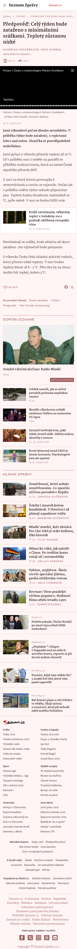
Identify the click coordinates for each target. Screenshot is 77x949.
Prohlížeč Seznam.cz (25, 915)
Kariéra (46, 899)
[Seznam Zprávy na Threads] (46, 937)
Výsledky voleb (11, 744)
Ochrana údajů (58, 903)
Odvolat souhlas (20, 924)
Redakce (27, 903)
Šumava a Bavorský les (15, 817)
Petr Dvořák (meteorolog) (35, 305)
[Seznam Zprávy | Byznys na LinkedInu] (55, 937)
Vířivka (46, 870)
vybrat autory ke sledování (16, 54)
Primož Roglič (48, 754)
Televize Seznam (52, 915)
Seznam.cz (55, 5)
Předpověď (9, 305)
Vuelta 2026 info (50, 735)
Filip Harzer (48, 539)
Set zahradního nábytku (51, 865)
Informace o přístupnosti (37, 907)
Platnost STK (48, 832)
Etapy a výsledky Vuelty (54, 739)
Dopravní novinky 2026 (53, 817)
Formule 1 (8, 790)
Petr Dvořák (51, 49)
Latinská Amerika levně (16, 827)
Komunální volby (12, 759)
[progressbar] (38, 105)
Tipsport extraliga (13, 781)
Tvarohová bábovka (51, 786)
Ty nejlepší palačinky (52, 771)
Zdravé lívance (49, 781)
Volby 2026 (9, 735)
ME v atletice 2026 (13, 786)
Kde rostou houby (28, 847)
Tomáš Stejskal (49, 604)
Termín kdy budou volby (16, 749)
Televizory (63, 883)
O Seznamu (32, 899)
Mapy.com (37, 842)
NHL (5, 795)
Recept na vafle (49, 790)
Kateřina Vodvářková (21, 49)
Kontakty (13, 903)
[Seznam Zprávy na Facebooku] (22, 937)
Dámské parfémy (15, 883)
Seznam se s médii (18, 920)
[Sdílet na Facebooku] (66, 287)
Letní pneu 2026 (50, 807)
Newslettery (61, 920)
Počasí (56, 300)
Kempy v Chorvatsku (14, 807)
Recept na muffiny (51, 776)
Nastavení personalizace (49, 924)
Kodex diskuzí (41, 920)
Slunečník (16, 865)
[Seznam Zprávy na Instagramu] (38, 937)
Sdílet (25, 60)
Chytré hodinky (27, 888)
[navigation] (4, 5)
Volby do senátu (12, 754)
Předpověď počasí (55, 842)
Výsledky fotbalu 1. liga (15, 776)
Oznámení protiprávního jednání (37, 911)
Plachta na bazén (43, 860)
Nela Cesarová (50, 582)
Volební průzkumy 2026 (16, 739)
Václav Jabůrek (51, 561)
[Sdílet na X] (72, 287)
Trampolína (61, 860)
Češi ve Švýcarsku (13, 822)
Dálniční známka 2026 (53, 812)
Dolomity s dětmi (12, 832)
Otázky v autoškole (51, 827)
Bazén (28, 860)
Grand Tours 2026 (50, 759)
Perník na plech (49, 795)
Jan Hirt (45, 744)
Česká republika (38, 300)
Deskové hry (48, 883)
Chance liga (9, 771)
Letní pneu (33, 883)
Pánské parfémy (47, 888)
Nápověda (59, 899)
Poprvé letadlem (12, 812)
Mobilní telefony (41, 879)
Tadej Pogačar (48, 749)
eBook (11, 60)
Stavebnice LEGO (62, 879)
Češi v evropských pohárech (37, 852)
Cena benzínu (48, 847)
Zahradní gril (32, 870)
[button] (72, 70)
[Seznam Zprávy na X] (30, 937)
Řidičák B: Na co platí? (53, 822)
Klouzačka (29, 865)
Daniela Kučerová (53, 496)
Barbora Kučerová (53, 518)
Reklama (40, 903)
